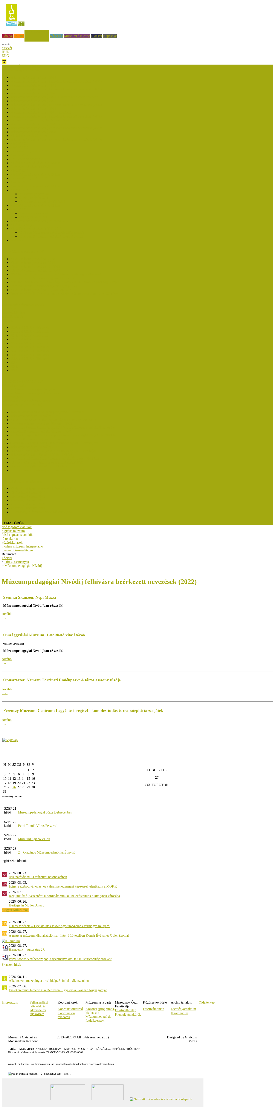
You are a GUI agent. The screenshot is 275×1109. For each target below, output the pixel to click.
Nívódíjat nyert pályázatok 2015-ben (35, 174)
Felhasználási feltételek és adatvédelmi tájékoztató (39, 1008)
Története (16, 240)
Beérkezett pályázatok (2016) (30, 167)
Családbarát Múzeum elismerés (23, 305)
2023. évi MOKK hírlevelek (29, 339)
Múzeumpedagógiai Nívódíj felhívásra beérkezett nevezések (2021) (56, 116)
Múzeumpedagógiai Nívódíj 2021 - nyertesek (41, 112)
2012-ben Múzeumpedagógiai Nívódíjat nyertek (51, 232)
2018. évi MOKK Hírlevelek (30, 358)
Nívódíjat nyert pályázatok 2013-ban (35, 205)
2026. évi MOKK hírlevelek (29, 327)
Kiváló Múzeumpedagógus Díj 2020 (35, 270)
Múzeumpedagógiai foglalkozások (99, 1018)
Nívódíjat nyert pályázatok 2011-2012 (36, 228)
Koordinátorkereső (70, 1009)
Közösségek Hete (14, 385)
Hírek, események (36, 32)
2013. (14, 370)
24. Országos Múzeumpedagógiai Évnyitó (46, 852)
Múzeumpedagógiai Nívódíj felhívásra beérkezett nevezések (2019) (56, 139)
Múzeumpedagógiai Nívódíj (24, 566)
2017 (13, 362)
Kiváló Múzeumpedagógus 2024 (32, 262)
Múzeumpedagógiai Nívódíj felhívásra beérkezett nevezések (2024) (56, 89)
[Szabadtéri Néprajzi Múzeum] (15, 27)
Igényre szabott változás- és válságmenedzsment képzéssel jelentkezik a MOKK (63, 886)
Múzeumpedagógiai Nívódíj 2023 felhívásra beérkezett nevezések (54, 97)
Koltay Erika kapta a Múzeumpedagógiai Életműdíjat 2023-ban (53, 420)
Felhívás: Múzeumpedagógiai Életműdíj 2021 (41, 431)
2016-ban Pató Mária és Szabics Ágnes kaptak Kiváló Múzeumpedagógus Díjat (64, 282)
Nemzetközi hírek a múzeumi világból (27, 401)
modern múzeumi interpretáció (22, 546)
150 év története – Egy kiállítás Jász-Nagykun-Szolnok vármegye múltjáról (59, 926)
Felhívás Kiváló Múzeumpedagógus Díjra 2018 (42, 278)
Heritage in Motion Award (26, 905)
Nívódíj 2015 (19, 182)
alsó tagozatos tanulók (17, 527)
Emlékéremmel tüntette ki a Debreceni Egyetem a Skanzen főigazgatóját (58, 990)
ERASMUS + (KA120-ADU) (22, 381)
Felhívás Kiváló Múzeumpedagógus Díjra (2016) (43, 286)
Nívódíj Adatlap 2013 (25, 225)
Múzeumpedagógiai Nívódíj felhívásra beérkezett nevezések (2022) (56, 105)
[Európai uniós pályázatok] (10, 740)
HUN (5, 52)
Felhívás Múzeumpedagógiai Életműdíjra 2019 (42, 439)
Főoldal (7, 36)
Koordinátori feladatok (66, 1015)
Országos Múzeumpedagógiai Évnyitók (28, 389)
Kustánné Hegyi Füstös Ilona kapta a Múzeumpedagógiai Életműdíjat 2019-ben (64, 435)
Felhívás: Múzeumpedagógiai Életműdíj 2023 (41, 423)
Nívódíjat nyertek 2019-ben (29, 136)
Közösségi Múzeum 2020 (27, 504)
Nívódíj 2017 (19, 155)
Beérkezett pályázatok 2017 (29, 159)
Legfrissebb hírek (13, 312)
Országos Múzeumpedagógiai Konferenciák (31, 393)
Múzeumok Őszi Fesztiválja (21, 66)
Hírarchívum (179, 1013)
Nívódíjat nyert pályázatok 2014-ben (35, 186)
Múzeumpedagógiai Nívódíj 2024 (33, 93)
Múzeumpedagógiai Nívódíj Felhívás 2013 (39, 221)
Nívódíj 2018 (19, 147)
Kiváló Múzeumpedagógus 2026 (32, 259)
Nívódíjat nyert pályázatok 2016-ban (35, 163)
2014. (14, 366)
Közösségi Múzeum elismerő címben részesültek (43, 488)
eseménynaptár (12, 796)
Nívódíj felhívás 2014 (33, 198)
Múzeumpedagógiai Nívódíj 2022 (33, 108)
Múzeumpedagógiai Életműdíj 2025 (34, 416)
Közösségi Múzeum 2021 (27, 500)
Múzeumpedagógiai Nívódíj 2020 (33, 132)
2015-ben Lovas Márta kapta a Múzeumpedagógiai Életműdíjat (53, 451)
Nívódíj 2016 (19, 170)
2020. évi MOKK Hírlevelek (30, 351)
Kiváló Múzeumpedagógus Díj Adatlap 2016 (40, 290)
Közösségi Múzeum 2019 (27, 508)
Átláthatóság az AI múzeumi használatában (38, 877)
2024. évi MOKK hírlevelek (29, 335)
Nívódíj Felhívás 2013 (34, 217)
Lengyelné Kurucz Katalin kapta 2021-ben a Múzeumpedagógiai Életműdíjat (62, 427)
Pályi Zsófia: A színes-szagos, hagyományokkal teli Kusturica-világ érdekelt (60, 959)
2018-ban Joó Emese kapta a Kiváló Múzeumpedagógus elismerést (55, 274)
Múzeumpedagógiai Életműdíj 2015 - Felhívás (41, 454)
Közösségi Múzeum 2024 (27, 492)
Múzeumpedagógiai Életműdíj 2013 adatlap (39, 466)
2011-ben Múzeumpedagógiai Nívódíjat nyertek (51, 236)
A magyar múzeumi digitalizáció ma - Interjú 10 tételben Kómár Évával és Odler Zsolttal (69, 935)
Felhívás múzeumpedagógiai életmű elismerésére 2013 (47, 470)
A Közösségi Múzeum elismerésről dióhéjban (41, 512)
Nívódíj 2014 (19, 190)
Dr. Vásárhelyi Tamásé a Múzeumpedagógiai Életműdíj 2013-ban (54, 458)
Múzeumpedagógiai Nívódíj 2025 (33, 85)
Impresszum (10, 1002)
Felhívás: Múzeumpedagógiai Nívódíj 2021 (39, 120)
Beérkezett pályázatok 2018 (29, 151)
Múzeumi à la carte (77, 36)
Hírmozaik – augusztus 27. (27, 949)
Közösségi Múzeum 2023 (27, 496)
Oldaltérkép (207, 1002)
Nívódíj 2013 (19, 209)
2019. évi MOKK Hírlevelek (30, 355)
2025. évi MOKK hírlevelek (29, 331)
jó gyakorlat (10, 538)
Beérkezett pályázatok (34, 194)
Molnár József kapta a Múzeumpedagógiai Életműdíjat (47, 412)
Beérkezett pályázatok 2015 (29, 178)
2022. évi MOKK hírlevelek (29, 343)
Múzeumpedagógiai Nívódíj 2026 (33, 77)
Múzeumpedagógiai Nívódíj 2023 (33, 101)
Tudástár (96, 36)
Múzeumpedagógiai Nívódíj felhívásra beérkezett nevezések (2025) (56, 81)
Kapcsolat (110, 36)
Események (9, 309)
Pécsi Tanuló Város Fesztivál (37, 825)
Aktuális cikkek (12, 316)
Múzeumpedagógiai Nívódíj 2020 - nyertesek (41, 124)
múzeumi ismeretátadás (17, 550)
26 (14, 787)
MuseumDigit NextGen (34, 839)
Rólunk (19, 36)
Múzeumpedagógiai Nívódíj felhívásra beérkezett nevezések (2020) (56, 128)
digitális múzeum (13, 531)
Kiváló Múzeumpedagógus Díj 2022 (35, 266)
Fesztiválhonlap (153, 1009)
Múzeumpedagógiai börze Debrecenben (45, 812)
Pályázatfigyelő (12, 397)
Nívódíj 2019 (19, 143)
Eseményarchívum (183, 1009)
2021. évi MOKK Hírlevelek (30, 347)
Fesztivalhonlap (125, 1010)
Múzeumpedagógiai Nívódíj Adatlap (43, 201)
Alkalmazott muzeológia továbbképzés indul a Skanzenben (49, 980)
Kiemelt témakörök (128, 1014)
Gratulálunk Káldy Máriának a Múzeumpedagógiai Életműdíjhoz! (54, 443)
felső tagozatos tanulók (17, 535)
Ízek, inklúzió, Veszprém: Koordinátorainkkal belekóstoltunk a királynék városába (64, 896)
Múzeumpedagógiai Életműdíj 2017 (34, 447)
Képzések (56, 36)
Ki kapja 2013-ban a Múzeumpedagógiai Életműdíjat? (47, 462)
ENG (5, 55)
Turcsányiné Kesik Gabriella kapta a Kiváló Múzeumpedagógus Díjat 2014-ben (64, 293)
